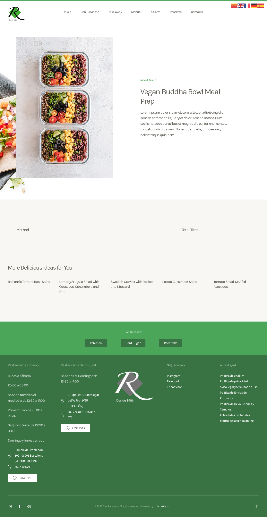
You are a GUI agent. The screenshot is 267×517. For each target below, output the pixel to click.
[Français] (247, 6)
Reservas (176, 12)
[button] (256, 506)
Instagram (173, 376)
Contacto (197, 12)
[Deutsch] (254, 6)
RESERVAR (25, 477)
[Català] (234, 6)
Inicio (67, 12)
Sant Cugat (133, 343)
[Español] (260, 6)
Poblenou (96, 343)
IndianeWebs (161, 506)
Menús (135, 12)
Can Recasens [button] (90, 12)
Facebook (173, 381)
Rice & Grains (149, 80)
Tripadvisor (174, 387)
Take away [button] (115, 12)
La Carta (155, 12)
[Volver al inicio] (17, 12)
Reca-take (170, 343)
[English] (240, 6)
